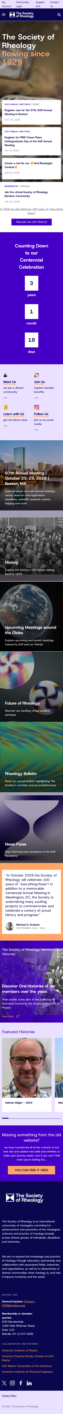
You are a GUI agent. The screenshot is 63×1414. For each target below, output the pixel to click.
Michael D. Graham (28, 924)
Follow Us (41, 414)
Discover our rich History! (31, 222)
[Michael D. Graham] (9, 926)
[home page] (26, 14)
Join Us (39, 382)
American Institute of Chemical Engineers (27, 1371)
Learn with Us (13, 414)
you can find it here (31, 1170)
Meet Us (9, 382)
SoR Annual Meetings (17, 104)
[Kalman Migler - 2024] (27, 1068)
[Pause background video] (56, 27)
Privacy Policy (9, 1395)
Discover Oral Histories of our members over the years (29, 988)
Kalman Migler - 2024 (18, 1102)
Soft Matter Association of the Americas (27, 1366)
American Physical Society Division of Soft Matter (27, 1358)
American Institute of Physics (20, 1350)
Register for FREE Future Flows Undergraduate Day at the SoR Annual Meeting (28, 141)
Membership (11, 186)
